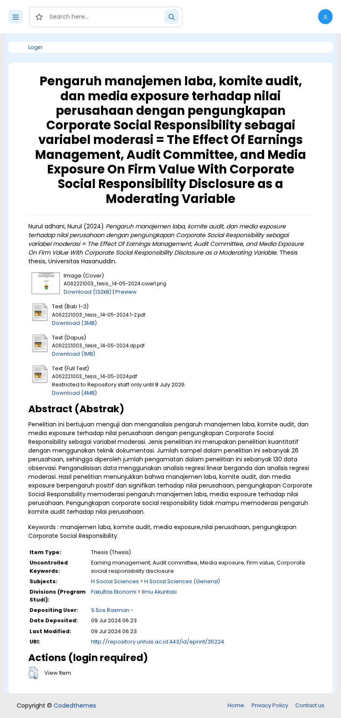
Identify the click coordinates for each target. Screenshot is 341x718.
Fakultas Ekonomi (113, 591)
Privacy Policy (270, 705)
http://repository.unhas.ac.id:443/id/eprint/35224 (157, 641)
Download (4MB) (74, 392)
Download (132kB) (87, 291)
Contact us (309, 705)
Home (235, 705)
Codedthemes (75, 705)
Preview (126, 291)
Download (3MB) (74, 323)
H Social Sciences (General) (182, 581)
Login (35, 47)
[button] (325, 16)
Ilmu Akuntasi (159, 591)
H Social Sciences (115, 581)
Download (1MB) (73, 353)
